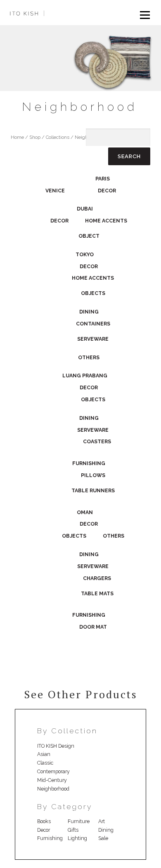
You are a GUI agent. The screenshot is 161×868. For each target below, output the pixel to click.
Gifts (73, 830)
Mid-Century (52, 780)
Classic (45, 763)
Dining (89, 312)
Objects (93, 293)
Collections (57, 137)
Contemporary (53, 771)
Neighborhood (53, 789)
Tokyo (85, 254)
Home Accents (106, 221)
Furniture (79, 821)
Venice (55, 190)
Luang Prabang (84, 375)
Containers (93, 324)
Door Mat (93, 627)
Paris (102, 178)
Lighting (77, 838)
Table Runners (93, 490)
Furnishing (88, 463)
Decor (107, 190)
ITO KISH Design (55, 746)
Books (44, 821)
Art (101, 821)
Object (88, 236)
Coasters (97, 441)
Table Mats (97, 593)
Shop (34, 137)
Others (88, 357)
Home (17, 137)
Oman (85, 512)
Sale (103, 838)
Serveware (93, 339)
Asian (43, 754)
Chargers (97, 578)
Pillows (93, 475)
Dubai (85, 209)
